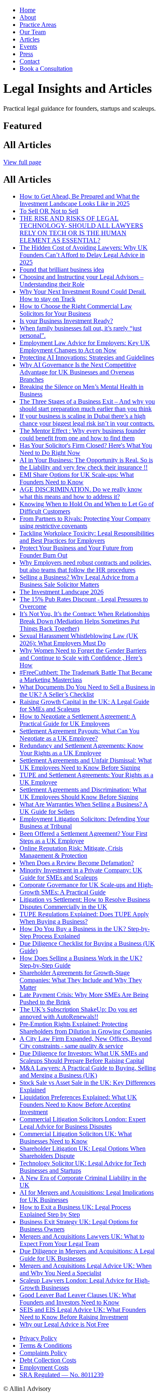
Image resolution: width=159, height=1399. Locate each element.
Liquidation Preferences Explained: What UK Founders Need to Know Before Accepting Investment (78, 1104)
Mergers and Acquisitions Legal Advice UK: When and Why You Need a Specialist (86, 1269)
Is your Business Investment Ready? (66, 320)
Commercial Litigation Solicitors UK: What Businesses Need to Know (76, 1137)
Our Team (33, 31)
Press (26, 53)
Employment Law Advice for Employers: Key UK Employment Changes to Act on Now (85, 346)
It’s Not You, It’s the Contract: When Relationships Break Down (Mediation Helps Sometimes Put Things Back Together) (85, 621)
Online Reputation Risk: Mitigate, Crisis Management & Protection (71, 852)
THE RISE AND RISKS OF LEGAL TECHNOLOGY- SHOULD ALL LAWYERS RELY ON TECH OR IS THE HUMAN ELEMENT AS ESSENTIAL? (81, 229)
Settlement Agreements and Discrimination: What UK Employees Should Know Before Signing (83, 793)
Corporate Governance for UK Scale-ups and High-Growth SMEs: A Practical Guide (86, 888)
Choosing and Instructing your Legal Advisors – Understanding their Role (82, 280)
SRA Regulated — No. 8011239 (62, 1374)
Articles (30, 39)
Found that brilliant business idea (62, 269)
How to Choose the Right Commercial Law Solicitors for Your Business (76, 310)
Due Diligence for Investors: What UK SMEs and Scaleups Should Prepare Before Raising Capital (84, 1057)
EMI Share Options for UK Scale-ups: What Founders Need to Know (77, 478)
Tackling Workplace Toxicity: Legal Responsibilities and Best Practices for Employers (87, 537)
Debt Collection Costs (48, 1360)
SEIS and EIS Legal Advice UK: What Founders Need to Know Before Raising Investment (83, 1313)
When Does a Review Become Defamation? (77, 862)
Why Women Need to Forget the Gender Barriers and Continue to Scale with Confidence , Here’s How (83, 658)
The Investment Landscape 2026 (62, 591)
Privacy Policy (38, 1338)
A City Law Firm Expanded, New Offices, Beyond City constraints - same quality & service (86, 1042)
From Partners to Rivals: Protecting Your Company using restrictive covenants (85, 522)
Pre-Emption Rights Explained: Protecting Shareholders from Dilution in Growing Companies (86, 1028)
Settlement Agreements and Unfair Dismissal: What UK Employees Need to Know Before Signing (86, 764)
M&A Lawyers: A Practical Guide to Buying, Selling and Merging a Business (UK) (88, 1072)
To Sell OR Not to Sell (49, 211)
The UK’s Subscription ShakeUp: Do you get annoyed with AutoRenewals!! (78, 1013)
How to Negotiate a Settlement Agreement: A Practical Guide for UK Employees (78, 720)
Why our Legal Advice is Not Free (64, 1324)
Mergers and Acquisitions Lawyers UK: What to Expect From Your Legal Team (82, 1240)
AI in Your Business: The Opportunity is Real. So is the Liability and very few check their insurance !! (86, 464)
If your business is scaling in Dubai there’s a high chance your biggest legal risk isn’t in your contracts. (87, 420)
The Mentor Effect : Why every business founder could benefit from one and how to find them (83, 434)
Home (27, 10)
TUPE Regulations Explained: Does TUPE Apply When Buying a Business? (84, 918)
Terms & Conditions (46, 1345)
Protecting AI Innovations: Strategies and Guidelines (87, 357)
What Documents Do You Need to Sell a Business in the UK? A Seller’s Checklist (87, 691)
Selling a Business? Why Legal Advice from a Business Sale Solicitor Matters (79, 581)
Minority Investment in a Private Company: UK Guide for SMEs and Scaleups (81, 874)
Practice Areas (38, 24)
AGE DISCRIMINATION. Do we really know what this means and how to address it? (81, 493)
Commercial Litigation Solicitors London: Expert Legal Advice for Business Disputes (83, 1123)
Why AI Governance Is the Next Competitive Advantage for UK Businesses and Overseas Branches (78, 372)
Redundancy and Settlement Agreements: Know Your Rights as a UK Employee (82, 749)
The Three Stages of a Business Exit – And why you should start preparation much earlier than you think (87, 405)
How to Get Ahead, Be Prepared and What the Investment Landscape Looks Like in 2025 (79, 200)
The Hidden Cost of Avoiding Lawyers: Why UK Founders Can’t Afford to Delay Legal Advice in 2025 (84, 255)
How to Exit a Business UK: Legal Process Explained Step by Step (75, 1211)
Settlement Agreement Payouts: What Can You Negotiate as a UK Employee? (79, 735)
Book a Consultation (46, 68)
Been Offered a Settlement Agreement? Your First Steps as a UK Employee (83, 837)
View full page (22, 162)
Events (28, 46)
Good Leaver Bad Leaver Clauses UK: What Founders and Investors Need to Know (78, 1299)
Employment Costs (44, 1367)
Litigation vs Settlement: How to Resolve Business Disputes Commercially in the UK (85, 903)
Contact (30, 61)
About (28, 17)
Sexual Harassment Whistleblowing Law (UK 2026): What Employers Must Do (79, 639)
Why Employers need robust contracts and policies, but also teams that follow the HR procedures (85, 566)
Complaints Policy (43, 1352)
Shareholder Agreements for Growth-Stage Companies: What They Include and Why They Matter (81, 980)
